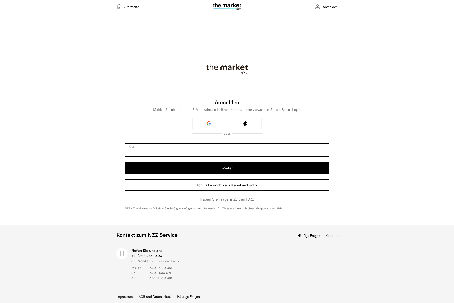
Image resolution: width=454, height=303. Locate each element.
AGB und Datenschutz (155, 296)
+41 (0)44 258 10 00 (146, 256)
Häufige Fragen (308, 236)
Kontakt (332, 236)
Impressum (124, 296)
